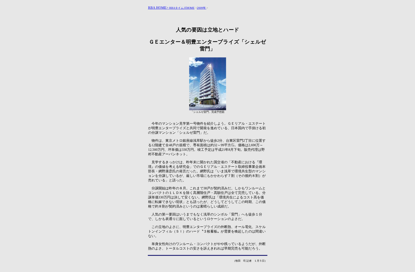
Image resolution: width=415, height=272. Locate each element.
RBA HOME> (158, 7)
